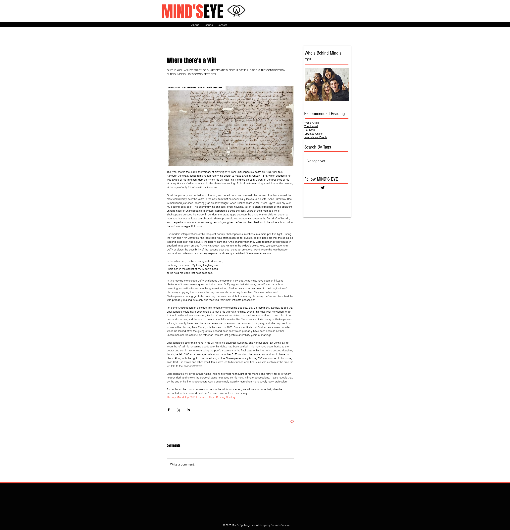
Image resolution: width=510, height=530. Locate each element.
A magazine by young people (185, 32)
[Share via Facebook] (169, 410)
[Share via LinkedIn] (188, 410)
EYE (192, 11)
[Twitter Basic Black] (322, 187)
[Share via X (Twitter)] (178, 410)
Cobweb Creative (280, 525)
